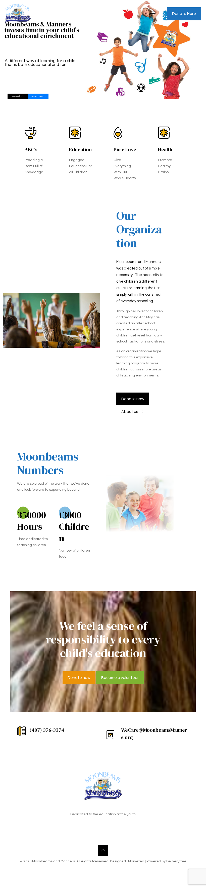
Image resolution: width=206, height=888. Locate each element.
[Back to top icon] (103, 850)
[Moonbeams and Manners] (18, 13)
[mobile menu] (152, 14)
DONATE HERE (37, 96)
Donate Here (184, 14)
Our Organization (18, 96)
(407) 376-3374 (47, 729)
